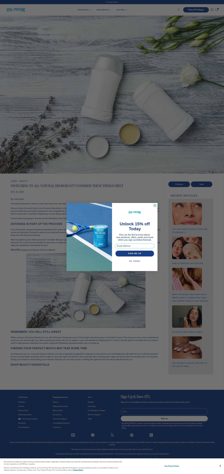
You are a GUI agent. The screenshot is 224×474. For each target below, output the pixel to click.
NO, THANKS (134, 261)
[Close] (220, 465)
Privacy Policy (78, 470)
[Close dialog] (155, 205)
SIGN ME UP (134, 253)
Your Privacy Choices (171, 466)
